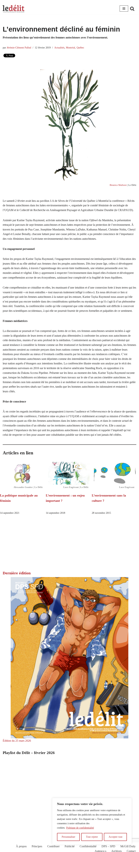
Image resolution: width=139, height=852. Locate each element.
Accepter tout (115, 836)
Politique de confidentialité (80, 827)
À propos (21, 846)
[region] (92, 821)
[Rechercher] (132, 8)
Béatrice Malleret (118, 185)
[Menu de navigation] (124, 8)
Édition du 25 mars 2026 (17, 740)
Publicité (70, 846)
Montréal (70, 47)
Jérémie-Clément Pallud (19, 47)
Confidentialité (88, 846)
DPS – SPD (108, 846)
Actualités (59, 47)
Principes (37, 846)
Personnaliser (68, 836)
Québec (80, 47)
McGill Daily (128, 846)
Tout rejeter (92, 836)
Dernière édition (17, 573)
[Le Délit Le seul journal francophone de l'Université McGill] (13, 9)
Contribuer (53, 846)
